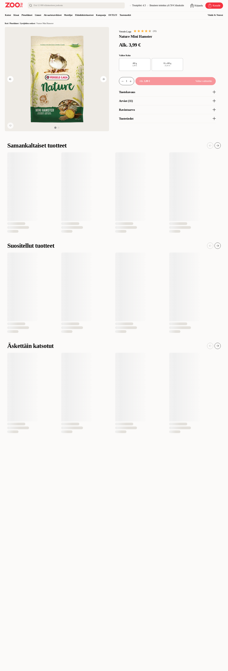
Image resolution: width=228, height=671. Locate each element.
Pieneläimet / (15, 23)
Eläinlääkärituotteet (84, 15)
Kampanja (101, 15)
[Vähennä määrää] (121, 81)
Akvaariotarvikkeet (53, 15)
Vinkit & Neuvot (215, 15)
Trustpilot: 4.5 (139, 5)
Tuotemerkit (125, 15)
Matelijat (68, 15)
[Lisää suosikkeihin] (10, 126)
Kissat (16, 15)
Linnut (38, 15)
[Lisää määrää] (132, 81)
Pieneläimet (27, 15)
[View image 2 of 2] (58, 128)
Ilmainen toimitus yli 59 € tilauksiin (167, 5)
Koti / (7, 23)
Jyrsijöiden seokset (27, 23)
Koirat (8, 15)
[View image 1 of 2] (55, 128)
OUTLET (112, 15)
